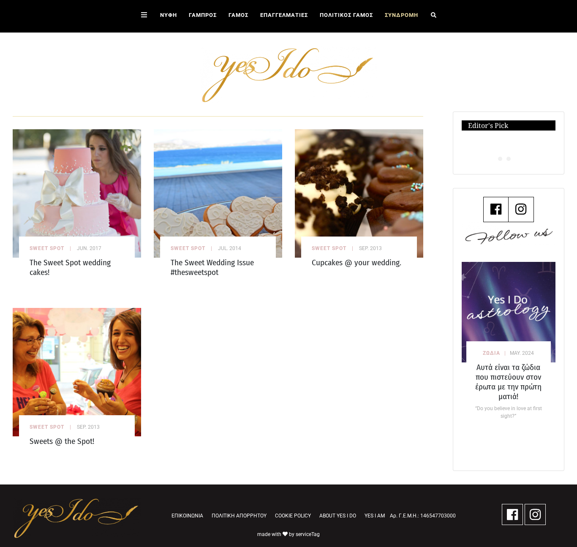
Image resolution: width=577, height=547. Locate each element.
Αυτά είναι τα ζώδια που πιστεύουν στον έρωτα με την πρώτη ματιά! (508, 381)
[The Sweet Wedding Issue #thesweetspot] (218, 193)
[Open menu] (144, 16)
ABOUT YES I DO (337, 516)
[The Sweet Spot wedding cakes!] (77, 193)
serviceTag (308, 534)
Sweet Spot (47, 248)
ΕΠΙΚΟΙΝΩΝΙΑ (187, 516)
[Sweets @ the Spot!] (77, 371)
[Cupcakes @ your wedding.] (359, 193)
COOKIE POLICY (293, 516)
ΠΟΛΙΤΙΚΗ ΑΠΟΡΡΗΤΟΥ (239, 516)
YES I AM (375, 516)
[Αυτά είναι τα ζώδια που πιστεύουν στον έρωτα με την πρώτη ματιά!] (508, 312)
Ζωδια (491, 353)
